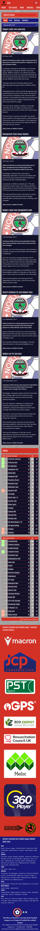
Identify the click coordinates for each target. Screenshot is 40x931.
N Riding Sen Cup (30, 861)
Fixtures (7, 848)
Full (2, 869)
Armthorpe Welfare (14, 594)
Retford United (17, 129)
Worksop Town (12, 518)
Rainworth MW (12, 490)
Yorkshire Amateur (13, 545)
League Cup (26, 859)
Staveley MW (12, 511)
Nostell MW (11, 597)
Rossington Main (13, 583)
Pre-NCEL (24, 894)
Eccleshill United (13, 552)
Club (10, 20)
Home (3, 7)
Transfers (21, 850)
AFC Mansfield (12, 466)
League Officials (5, 892)
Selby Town (11, 562)
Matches (30, 7)
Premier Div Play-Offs (32, 873)
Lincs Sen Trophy (20, 861)
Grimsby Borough (13, 548)
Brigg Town (11, 611)
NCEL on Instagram (17, 898)
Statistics (25, 20)
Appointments (14, 888)
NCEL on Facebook (29, 898)
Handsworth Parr (13, 469)
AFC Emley (11, 580)
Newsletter (18, 894)
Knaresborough (12, 541)
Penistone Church (13, 480)
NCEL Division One (8, 538)
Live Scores (13, 7)
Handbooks (35, 892)
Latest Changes (5, 888)
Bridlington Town (13, 487)
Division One (29, 848)
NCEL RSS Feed (34, 901)
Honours (11, 894)
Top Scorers (4, 873)
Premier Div (28, 856)
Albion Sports (12, 504)
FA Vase (32, 875)
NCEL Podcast (29, 850)
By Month (21, 856)
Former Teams (34, 884)
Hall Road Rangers (13, 522)
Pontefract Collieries (14, 459)
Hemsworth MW (13, 476)
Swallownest (12, 576)
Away (10, 869)
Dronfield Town (12, 587)
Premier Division (20, 848)
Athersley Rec (12, 515)
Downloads (5, 894)
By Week (15, 856)
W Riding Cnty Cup (23, 863)
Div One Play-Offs (17, 859)
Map (20, 884)
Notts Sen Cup (5, 863)
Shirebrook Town (13, 555)
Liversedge (11, 494)
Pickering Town (12, 462)
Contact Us (24, 892)
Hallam (10, 566)
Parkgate (11, 529)
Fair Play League (13, 873)
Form (14, 869)
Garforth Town (12, 501)
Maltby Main (12, 473)
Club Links (4, 903)
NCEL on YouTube (24, 901)
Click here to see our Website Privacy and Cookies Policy (20, 929)
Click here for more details (28, 619)
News (22, 7)
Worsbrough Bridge (14, 604)
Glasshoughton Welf (14, 559)
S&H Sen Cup (13, 863)
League (13, 848)
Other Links (11, 903)
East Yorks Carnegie (14, 601)
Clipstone (11, 532)
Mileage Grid (26, 884)
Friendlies (32, 863)
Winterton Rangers (14, 573)
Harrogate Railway (13, 525)
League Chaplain (15, 892)
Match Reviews (14, 850)
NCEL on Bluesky (13, 901)
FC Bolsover (11, 608)
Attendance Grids (14, 865)
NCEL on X (8, 898)
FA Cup (33, 859)
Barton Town (12, 497)
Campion (10, 569)
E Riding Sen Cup (9, 861)
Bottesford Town (13, 483)
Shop (2, 898)
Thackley (10, 508)
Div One (9, 859)
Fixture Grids (4, 865)
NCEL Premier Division (10, 456)
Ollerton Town (12, 590)
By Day (10, 856)
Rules (29, 892)
